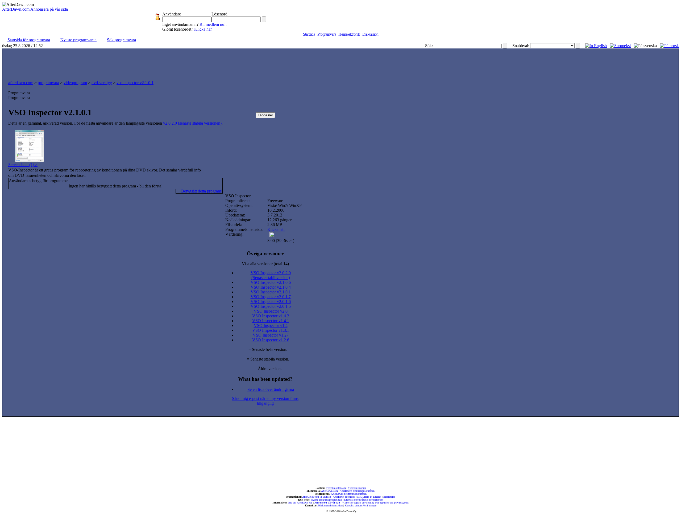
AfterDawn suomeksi (344, 496)
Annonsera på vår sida (49, 9)
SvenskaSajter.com (336, 487)
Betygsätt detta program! (201, 191)
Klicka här (202, 29)
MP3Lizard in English (369, 496)
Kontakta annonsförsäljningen (360, 505)
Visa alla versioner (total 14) (265, 263)
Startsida (309, 34)
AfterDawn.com (16, 9)
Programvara (326, 34)
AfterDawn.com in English (316, 496)
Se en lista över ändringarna (270, 389)
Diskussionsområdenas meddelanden (363, 499)
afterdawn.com (20, 82)
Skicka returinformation (330, 505)
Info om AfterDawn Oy (300, 502)
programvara (48, 82)
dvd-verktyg (102, 82)
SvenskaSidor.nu (357, 487)
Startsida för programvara (28, 40)
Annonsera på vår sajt (327, 502)
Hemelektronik (349, 34)
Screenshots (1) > (23, 164)
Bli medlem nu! (213, 24)
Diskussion (370, 34)
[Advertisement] (340, 63)
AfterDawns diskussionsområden (357, 490)
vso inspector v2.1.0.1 (135, 82)
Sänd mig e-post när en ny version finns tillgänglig (265, 401)
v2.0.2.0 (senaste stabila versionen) (192, 123)
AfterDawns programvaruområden (349, 493)
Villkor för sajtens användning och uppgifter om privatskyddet (375, 502)
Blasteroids (389, 496)
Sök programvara (121, 40)
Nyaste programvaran (78, 40)
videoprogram (75, 82)
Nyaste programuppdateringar (326, 499)
